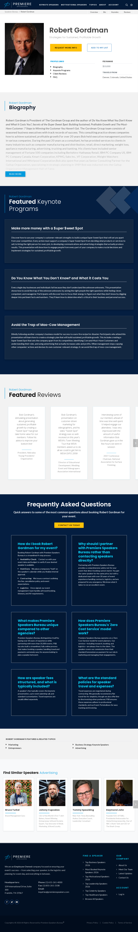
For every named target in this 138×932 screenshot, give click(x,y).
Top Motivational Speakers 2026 (97, 878)
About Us (123, 865)
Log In (121, 894)
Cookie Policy (108, 923)
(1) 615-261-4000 (54, 882)
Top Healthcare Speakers (96, 895)
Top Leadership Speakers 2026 (96, 885)
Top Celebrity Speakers (95, 891)
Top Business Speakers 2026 (95, 864)
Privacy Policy (92, 923)
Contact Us (124, 877)
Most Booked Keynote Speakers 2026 (95, 871)
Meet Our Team (125, 869)
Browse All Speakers (94, 899)
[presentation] (135, 443)
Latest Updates (125, 873)
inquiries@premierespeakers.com (53, 892)
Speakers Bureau (11, 12)
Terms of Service (125, 923)
